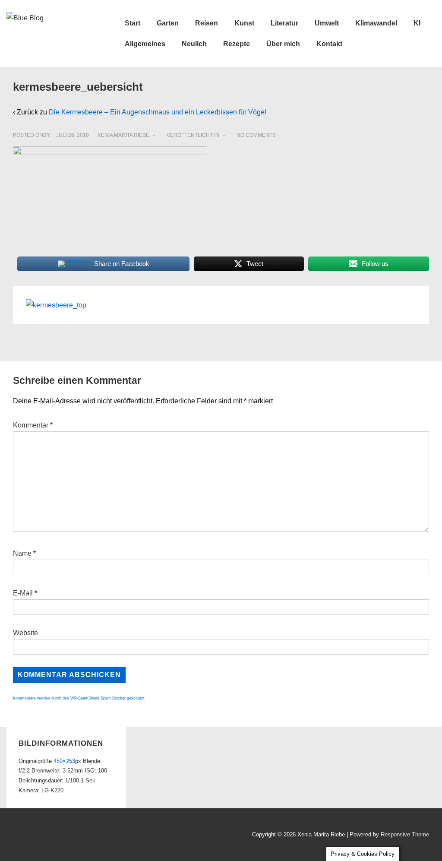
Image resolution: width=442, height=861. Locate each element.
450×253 (64, 761)
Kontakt (329, 43)
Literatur (284, 23)
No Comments (256, 135)
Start (132, 23)
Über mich (283, 43)
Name (22, 553)
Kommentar (33, 425)
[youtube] (31, 836)
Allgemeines (145, 43)
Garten (168, 23)
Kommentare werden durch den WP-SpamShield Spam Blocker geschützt (79, 698)
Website (25, 632)
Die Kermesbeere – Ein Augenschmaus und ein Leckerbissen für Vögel (157, 112)
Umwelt (327, 23)
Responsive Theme (405, 834)
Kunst (244, 23)
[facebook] (12, 836)
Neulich (194, 43)
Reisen (206, 23)
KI (417, 23)
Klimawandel (376, 23)
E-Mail (23, 593)
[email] (49, 836)
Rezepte (236, 43)
